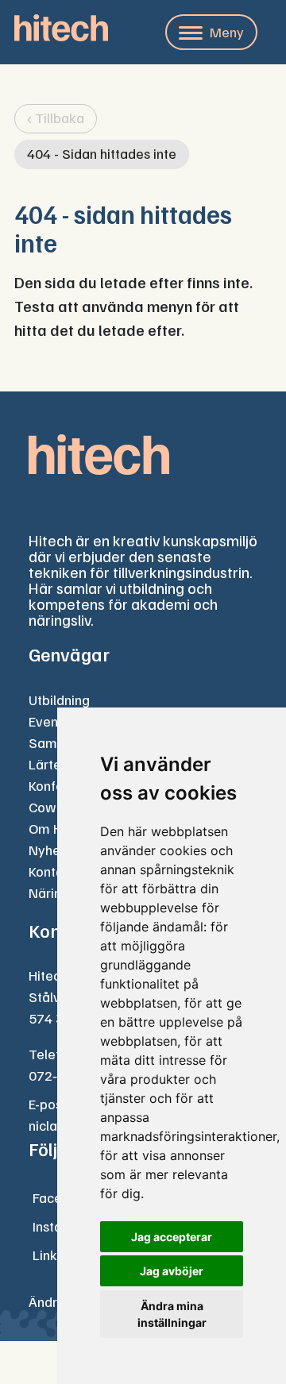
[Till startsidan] (61, 27)
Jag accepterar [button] (171, 1236)
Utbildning (59, 699)
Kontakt (52, 871)
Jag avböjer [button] (171, 1271)
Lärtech (52, 764)
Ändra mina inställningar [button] (172, 1314)
